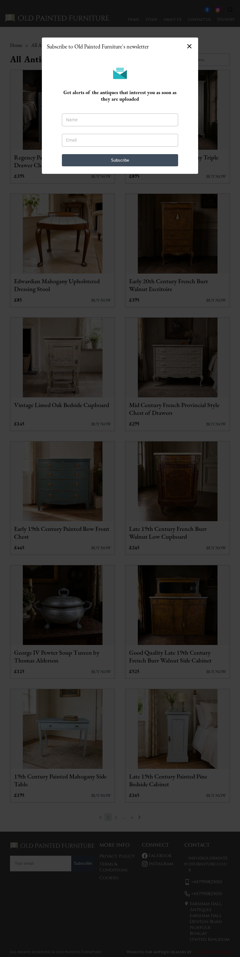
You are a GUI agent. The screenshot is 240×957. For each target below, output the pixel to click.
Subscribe (120, 160)
